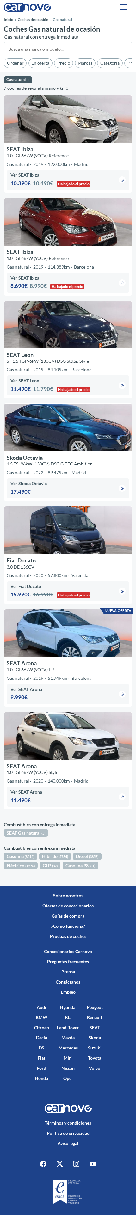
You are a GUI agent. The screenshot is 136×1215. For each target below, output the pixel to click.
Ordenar (15, 63)
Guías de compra (68, 916)
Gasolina (20, 856)
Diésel (87, 856)
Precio (63, 63)
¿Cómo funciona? (68, 926)
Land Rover (68, 1027)
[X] (60, 1164)
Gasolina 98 (80, 865)
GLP (50, 865)
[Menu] (123, 7)
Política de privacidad (68, 1133)
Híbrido (55, 856)
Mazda (68, 1037)
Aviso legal (68, 1143)
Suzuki (95, 1047)
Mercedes (68, 1047)
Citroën (41, 1027)
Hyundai (68, 1007)
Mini (68, 1058)
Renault (94, 1017)
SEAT (95, 1027)
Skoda (95, 1037)
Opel (68, 1078)
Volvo (94, 1068)
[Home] (27, 6)
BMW (41, 1017)
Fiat (41, 1058)
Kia (68, 1017)
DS (41, 1047)
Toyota (94, 1058)
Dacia (41, 1037)
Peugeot (95, 1007)
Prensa (68, 971)
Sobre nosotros (68, 895)
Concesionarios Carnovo (68, 951)
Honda (41, 1078)
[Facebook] (43, 1164)
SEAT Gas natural (26, 832)
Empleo (68, 992)
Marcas (85, 63)
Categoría (110, 63)
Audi (41, 1007)
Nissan (68, 1068)
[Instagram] (76, 1164)
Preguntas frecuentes (68, 961)
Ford (41, 1068)
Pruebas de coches (68, 936)
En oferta (40, 63)
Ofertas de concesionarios (68, 905)
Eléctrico (21, 865)
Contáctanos (68, 981)
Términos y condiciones (68, 1123)
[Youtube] (93, 1164)
